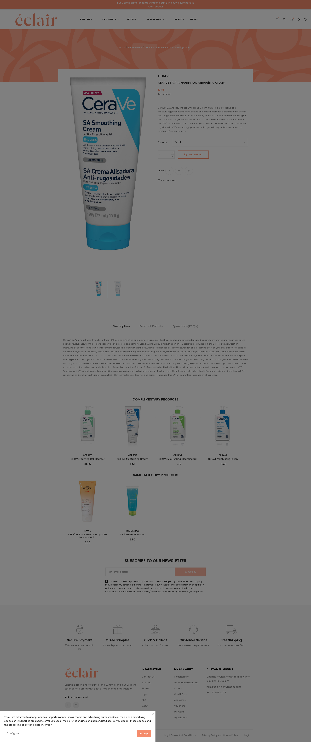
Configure (13, 733)
